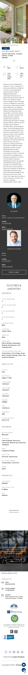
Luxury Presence (18, 657)
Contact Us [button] (14, 561)
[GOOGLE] (18, 652)
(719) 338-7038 (6, 223)
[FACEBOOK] (5, 652)
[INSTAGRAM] (10, 652)
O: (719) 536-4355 (9, 590)
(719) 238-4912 (6, 261)
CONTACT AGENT (14, 272)
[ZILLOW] (22, 652)
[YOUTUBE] (14, 652)
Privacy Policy (21, 665)
